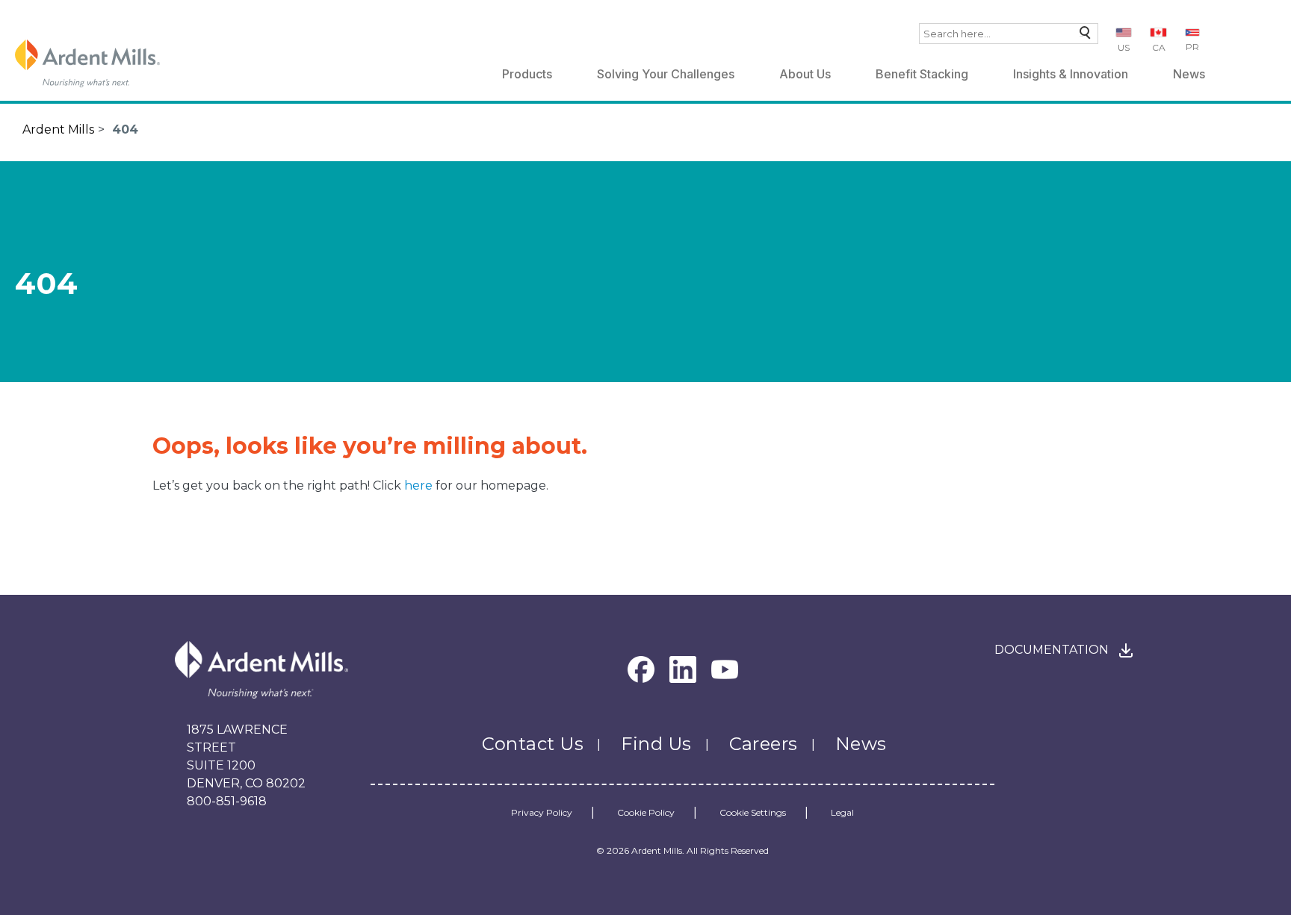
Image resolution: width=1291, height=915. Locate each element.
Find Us (656, 744)
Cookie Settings (752, 813)
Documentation (1051, 650)
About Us (805, 73)
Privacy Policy (541, 813)
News (1189, 73)
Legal (842, 813)
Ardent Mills (58, 129)
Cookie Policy (646, 813)
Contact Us (532, 744)
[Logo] (87, 63)
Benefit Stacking (922, 73)
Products (527, 73)
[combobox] (1008, 33)
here (420, 485)
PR (1192, 46)
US (1124, 47)
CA (1158, 47)
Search (1081, 36)
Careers (763, 744)
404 (125, 129)
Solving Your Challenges (665, 73)
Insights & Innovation (1070, 73)
